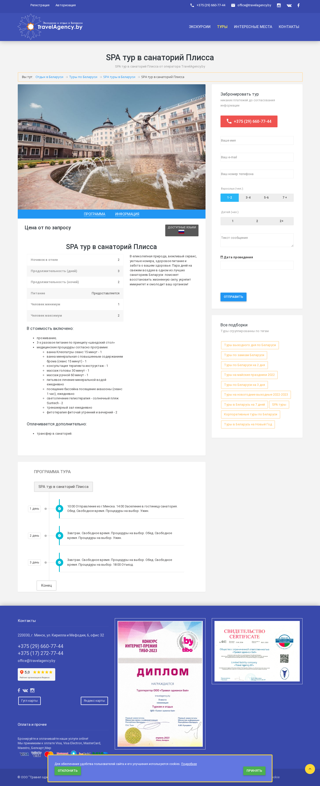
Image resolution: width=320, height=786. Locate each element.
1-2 (229, 197)
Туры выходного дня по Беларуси (250, 345)
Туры (222, 27)
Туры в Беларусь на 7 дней (244, 404)
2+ (282, 221)
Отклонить (68, 770)
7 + (284, 197)
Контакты (289, 27)
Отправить (233, 297)
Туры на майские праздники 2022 (249, 375)
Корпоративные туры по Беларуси (250, 414)
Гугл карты (29, 700)
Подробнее (189, 764)
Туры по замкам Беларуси (244, 355)
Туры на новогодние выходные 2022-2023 (256, 394)
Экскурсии (199, 27)
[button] (94, 214)
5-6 (266, 197)
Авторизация (66, 5)
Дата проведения (238, 257)
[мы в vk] (289, 5)
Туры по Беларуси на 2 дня (244, 365)
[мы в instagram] (279, 5)
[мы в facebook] (298, 5)
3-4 (248, 197)
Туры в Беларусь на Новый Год (248, 424)
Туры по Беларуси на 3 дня (244, 385)
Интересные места (253, 27)
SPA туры (279, 404)
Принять (254, 770)
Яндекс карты (94, 700)
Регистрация (40, 5)
